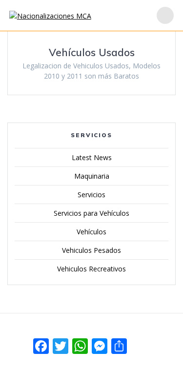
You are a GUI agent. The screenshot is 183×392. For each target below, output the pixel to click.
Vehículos (91, 231)
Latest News (92, 157)
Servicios (91, 194)
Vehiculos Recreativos (91, 268)
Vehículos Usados (92, 52)
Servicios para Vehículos (91, 213)
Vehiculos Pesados (91, 250)
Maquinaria (91, 176)
